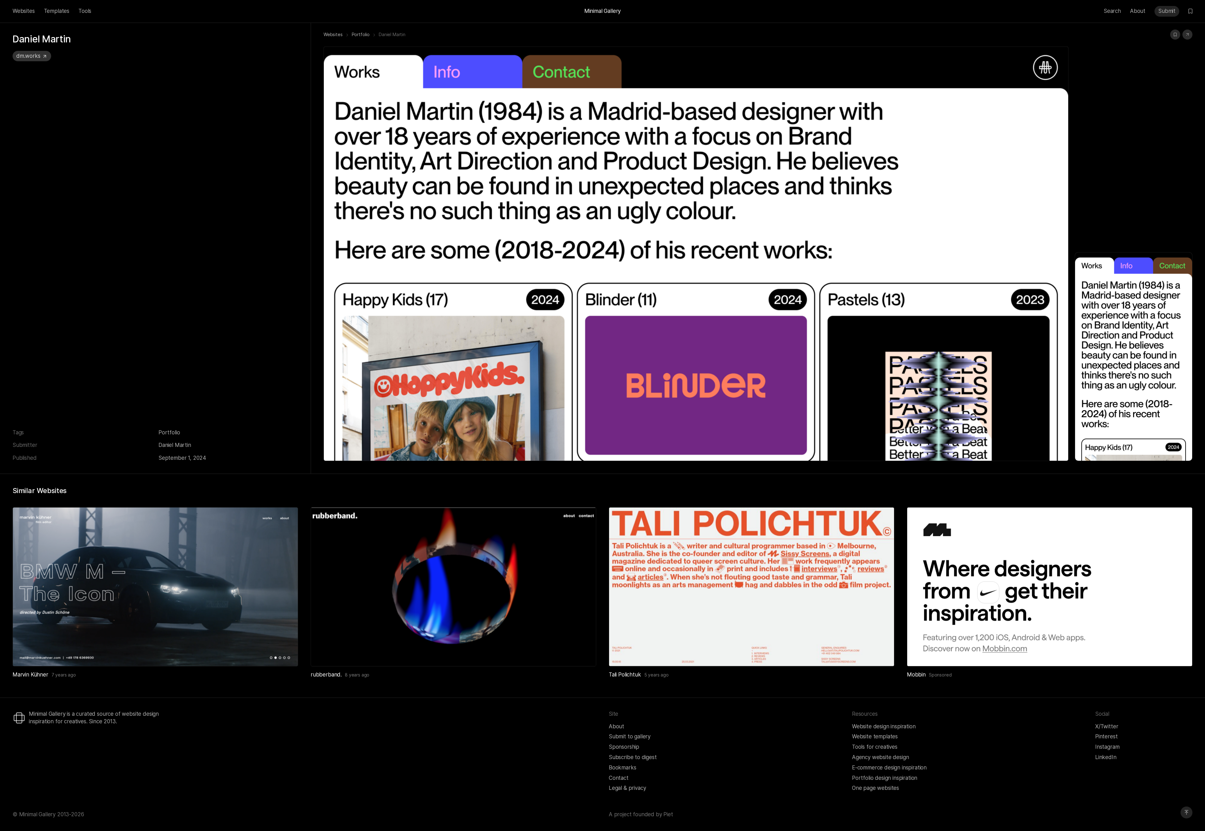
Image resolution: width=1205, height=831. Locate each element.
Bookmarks (622, 767)
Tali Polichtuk (625, 674)
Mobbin (916, 674)
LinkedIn (1106, 757)
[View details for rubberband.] (453, 587)
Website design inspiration (884, 726)
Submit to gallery (630, 736)
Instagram (1107, 747)
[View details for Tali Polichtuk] (751, 587)
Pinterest (1106, 736)
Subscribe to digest (633, 757)
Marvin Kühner (30, 674)
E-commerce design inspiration (889, 767)
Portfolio (169, 432)
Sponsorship (624, 747)
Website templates (875, 736)
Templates (56, 11)
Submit (1167, 11)
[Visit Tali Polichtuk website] (882, 654)
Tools (84, 11)
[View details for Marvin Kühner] (155, 587)
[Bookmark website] (1175, 35)
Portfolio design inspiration (884, 778)
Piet (668, 814)
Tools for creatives (874, 747)
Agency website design (880, 757)
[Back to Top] (1186, 812)
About (1137, 11)
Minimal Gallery (602, 11)
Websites (24, 11)
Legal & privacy (627, 788)
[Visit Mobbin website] (1049, 587)
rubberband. (326, 674)
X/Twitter (1106, 726)
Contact (619, 778)
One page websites (875, 788)
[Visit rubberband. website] (584, 654)
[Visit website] (1187, 35)
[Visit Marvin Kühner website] (286, 654)
